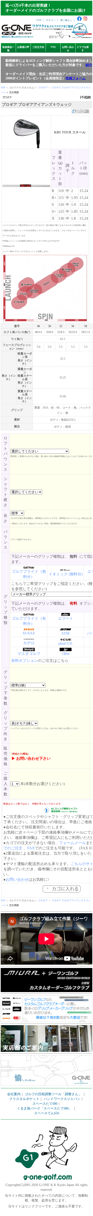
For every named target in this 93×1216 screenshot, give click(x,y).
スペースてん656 (46, 1113)
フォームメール (72, 843)
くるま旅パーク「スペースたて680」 (45, 1108)
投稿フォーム (76, 78)
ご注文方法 (38, 47)
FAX (31, 848)
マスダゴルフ (28, 654)
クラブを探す (83, 49)
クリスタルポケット (24, 1099)
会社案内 (14, 1094)
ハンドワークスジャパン (62, 1099)
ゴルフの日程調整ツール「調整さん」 (53, 1094)
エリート (65, 618)
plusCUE (65, 643)
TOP (39, 20)
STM (65, 633)
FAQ (53, 47)
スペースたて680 (44, 1103)
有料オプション (24, 661)
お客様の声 (23, 47)
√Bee (66, 654)
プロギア (43, 87)
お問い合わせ (68, 49)
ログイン (51, 20)
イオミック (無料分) (66, 574)
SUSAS (29, 633)
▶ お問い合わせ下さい (31, 758)
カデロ (29, 643)
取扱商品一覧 (8, 49)
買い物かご (66, 20)
